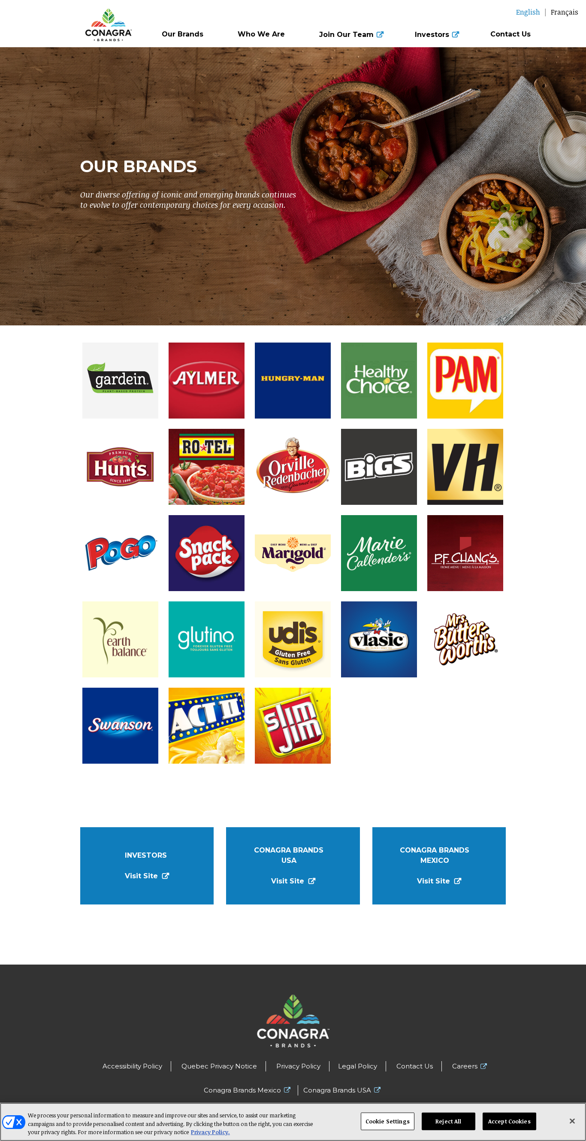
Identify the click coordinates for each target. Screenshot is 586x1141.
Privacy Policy (298, 1066)
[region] (293, 1122)
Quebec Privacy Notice (219, 1066)
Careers (464, 1066)
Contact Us (510, 34)
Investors (432, 35)
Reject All (448, 1121)
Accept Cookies (509, 1121)
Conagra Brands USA (337, 1090)
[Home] (73, 20)
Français (564, 12)
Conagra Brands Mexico (242, 1090)
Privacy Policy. (210, 1132)
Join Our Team (346, 35)
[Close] (572, 1120)
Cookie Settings (387, 1121)
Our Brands (182, 34)
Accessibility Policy (132, 1066)
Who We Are (261, 34)
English (528, 12)
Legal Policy (357, 1066)
